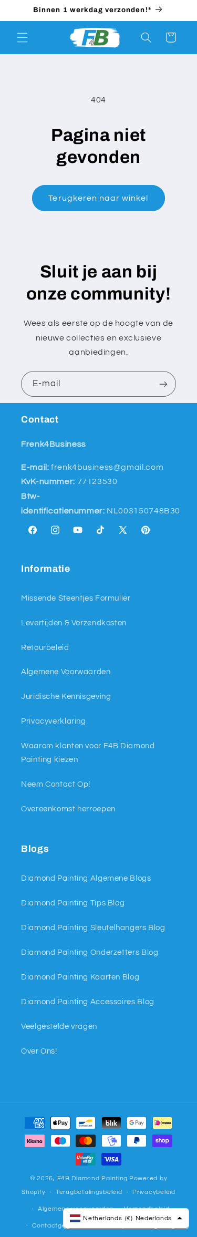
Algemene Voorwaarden (66, 672)
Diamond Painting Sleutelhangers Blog (93, 928)
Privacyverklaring (53, 721)
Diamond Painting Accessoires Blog (87, 1002)
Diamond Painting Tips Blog (73, 903)
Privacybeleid (153, 1192)
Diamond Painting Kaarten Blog (80, 977)
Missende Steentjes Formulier (76, 598)
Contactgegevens (60, 1226)
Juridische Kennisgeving (66, 696)
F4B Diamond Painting (92, 1178)
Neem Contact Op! (55, 784)
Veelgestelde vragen (59, 1026)
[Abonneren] (163, 384)
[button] (22, 37)
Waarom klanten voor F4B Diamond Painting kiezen (88, 753)
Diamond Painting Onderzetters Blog (89, 952)
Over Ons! (39, 1051)
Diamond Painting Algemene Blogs (86, 878)
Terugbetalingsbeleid (89, 1192)
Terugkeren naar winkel (98, 198)
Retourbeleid (45, 648)
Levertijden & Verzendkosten (74, 623)
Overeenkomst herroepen (68, 809)
